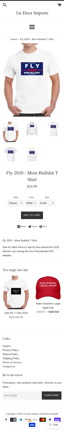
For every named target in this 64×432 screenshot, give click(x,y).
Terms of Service (12, 362)
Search (7, 346)
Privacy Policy (11, 350)
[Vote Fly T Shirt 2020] (16, 292)
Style (15, 197)
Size (47, 197)
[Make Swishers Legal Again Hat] (48, 288)
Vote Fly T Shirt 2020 (16, 312)
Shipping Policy (11, 358)
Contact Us (9, 366)
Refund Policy (10, 354)
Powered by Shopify (49, 414)
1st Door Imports (32, 13)
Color (31, 197)
